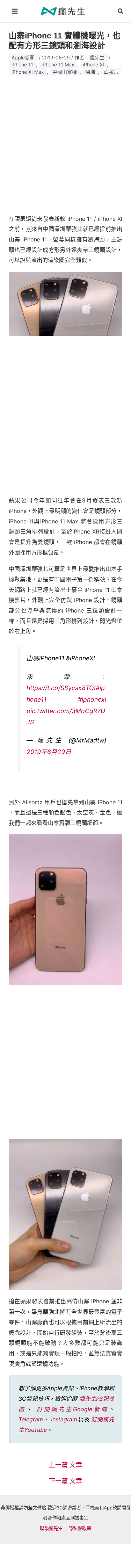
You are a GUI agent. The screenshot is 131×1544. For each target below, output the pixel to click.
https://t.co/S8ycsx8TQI (61, 687)
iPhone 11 (22, 64)
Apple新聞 (23, 57)
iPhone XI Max (28, 72)
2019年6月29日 (49, 751)
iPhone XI (93, 64)
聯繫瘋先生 (51, 1528)
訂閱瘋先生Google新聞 (73, 1409)
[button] (121, 11)
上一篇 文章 (65, 1465)
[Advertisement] (65, 142)
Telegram (31, 1419)
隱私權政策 (79, 1528)
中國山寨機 (64, 72)
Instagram (64, 1419)
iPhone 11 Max (58, 64)
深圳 (90, 72)
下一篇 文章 (65, 1481)
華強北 (110, 72)
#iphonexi (92, 699)
